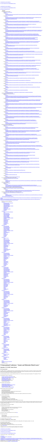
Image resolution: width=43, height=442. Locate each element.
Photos (35, 35)
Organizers (30, 21)
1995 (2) (3, 353)
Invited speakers (23, 34)
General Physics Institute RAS (6, 380)
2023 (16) (6, 129)
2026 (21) (6, 95)
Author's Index (29, 18)
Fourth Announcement (26, 24)
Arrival (8, 139)
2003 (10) (6, 81)
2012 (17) (6, 109)
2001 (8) (6, 86)
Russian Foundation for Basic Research (7, 385)
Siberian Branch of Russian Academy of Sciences (8, 384)
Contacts (40, 35)
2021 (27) (6, 29)
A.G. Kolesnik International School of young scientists (11, 178)
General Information (8, 37)
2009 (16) (6, 64)
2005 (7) (6, 160)
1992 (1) (3, 356)
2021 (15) (6, 133)
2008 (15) (6, 67)
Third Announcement (20, 14)
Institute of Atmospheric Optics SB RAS (7, 376)
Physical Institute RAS (5, 379)
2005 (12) (6, 77)
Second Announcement (14, 14)
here (17, 412)
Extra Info (11, 15)
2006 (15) (6, 115)
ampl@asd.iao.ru (5, 425)
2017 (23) (6, 44)
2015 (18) (6, 106)
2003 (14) (6, 119)
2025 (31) (6, 16)
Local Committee (10, 96)
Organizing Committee (26, 14)
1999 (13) (6, 122)
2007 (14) (6, 71)
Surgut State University (5, 386)
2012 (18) (6, 59)
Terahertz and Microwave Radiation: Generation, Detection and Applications (17, 199)
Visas (11, 37)
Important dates (31, 14)
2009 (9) (6, 154)
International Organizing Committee (32, 17)
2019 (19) (6, 102)
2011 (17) (6, 62)
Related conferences (20, 69)
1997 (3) (6, 171)
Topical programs (30, 38)
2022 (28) (6, 26)
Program (38, 14)
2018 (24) (6, 40)
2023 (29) (6, 23)
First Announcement (8, 14)
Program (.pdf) (25, 18)
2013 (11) (6, 147)
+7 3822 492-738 (3, 436)
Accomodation (9, 39)
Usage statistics (3, 437)
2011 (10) (6, 151)
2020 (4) (6, 189)
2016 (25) (6, 184)
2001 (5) (6, 166)
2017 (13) (3, 252)
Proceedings (8, 15)
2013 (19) (6, 56)
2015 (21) (6, 50)
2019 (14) (6, 137)
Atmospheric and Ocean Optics (8, 12)
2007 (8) (6, 157)
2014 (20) (6, 53)
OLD (9, 9)
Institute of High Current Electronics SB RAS (8, 377)
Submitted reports (35, 14)
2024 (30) (6, 20)
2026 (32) (6, 13)
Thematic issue (19, 31)
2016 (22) (6, 47)
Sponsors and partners (34, 21)
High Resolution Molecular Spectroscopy (9, 93)
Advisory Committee (25, 68)
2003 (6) (6, 163)
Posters (34, 34)
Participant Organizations (19, 35)
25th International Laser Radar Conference (7, 196)
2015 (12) (6, 144)
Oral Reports (31, 34)
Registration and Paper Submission (10, 127)
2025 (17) (6, 126)
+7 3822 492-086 (9, 436)
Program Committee (25, 17)
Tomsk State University (5, 378)
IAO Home (2, 9)
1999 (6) (6, 91)
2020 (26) (6, 33)
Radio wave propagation (3, 199)
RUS (7, 9)
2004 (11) (6, 79)
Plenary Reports (18, 18)
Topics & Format (13, 99)
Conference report (11, 31)
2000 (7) (6, 89)
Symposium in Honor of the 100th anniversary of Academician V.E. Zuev (13, 192)
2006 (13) (6, 74)
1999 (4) (6, 169)
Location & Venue (13, 103)
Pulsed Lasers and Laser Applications (9, 125)
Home (3, 360)
